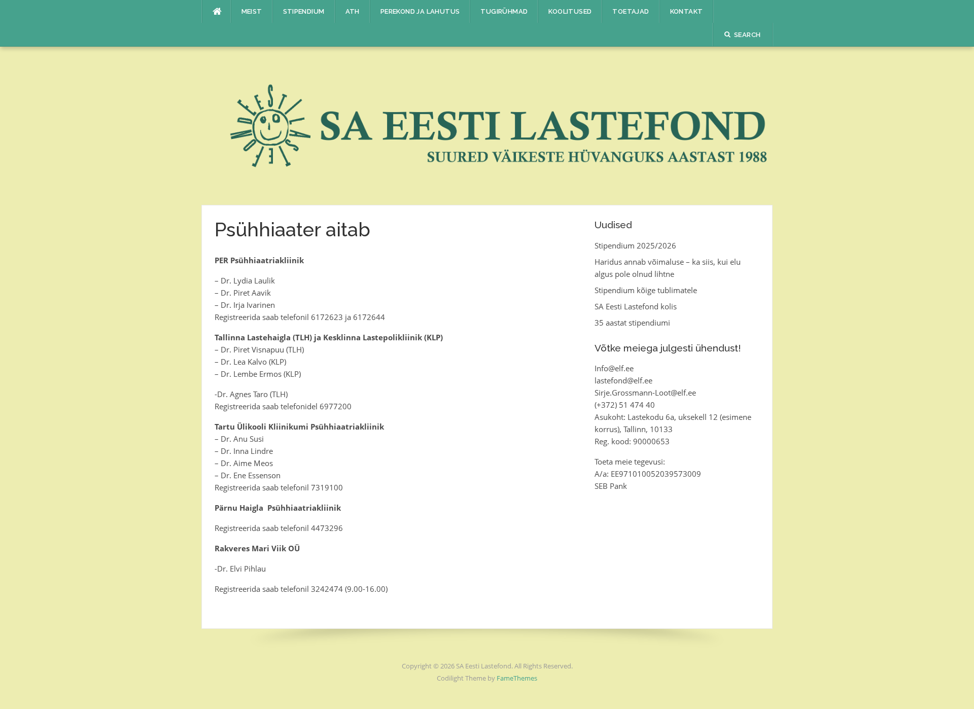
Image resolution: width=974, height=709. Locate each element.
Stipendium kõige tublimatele (646, 290)
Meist (251, 11)
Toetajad (630, 11)
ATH (352, 11)
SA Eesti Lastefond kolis (636, 306)
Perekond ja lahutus (420, 11)
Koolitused (570, 11)
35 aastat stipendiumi (632, 322)
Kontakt (686, 11)
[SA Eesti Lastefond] (487, 125)
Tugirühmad (504, 11)
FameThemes (517, 678)
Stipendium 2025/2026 (635, 245)
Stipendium (304, 11)
